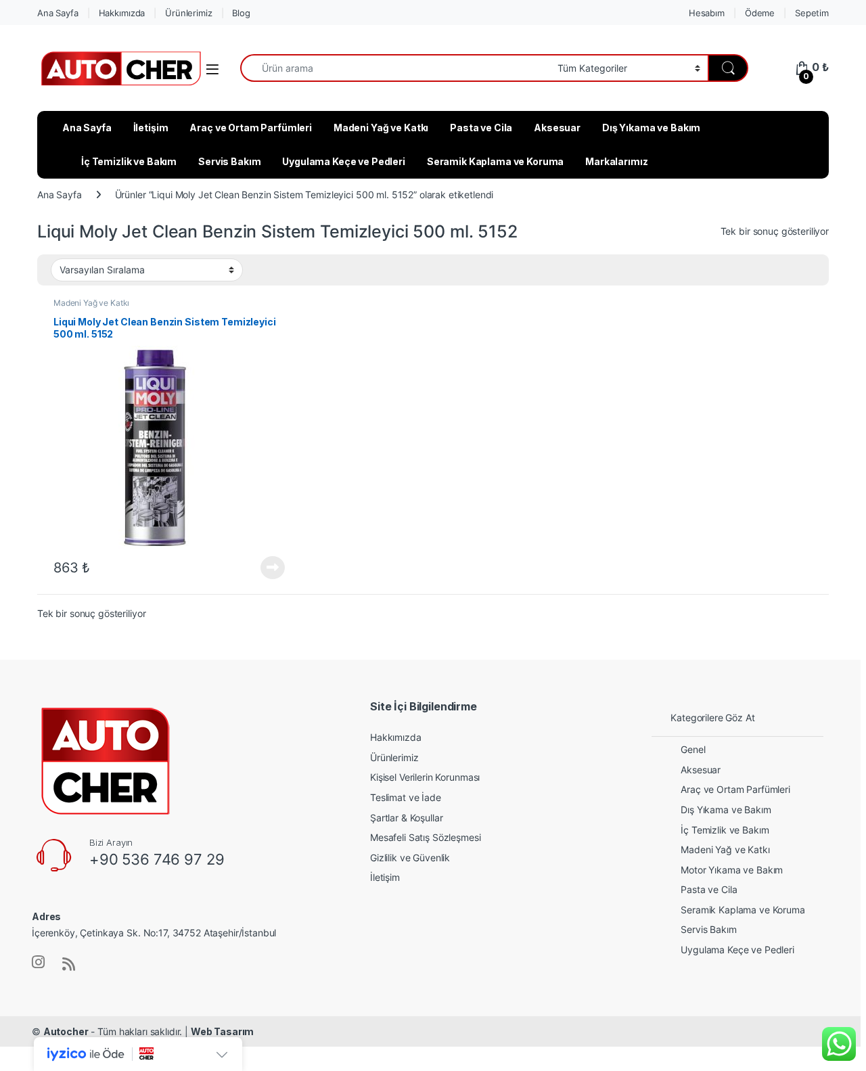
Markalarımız (616, 161)
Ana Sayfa (57, 12)
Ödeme (760, 12)
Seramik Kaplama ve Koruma (495, 161)
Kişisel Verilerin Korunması (425, 777)
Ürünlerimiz (188, 12)
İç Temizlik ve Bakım (129, 161)
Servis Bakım (229, 161)
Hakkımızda (122, 12)
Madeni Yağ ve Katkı (381, 127)
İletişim (150, 127)
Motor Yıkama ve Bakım (732, 869)
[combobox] (395, 68)
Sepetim (812, 12)
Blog (241, 12)
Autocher (66, 1031)
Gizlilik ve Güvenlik (410, 857)
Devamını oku (265, 567)
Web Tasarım (222, 1031)
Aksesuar (557, 127)
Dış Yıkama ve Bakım (651, 127)
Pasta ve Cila (481, 127)
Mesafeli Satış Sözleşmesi (425, 837)
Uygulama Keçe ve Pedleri (343, 161)
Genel (693, 749)
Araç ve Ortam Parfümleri (250, 127)
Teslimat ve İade (405, 797)
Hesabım (707, 12)
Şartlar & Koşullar (406, 817)
